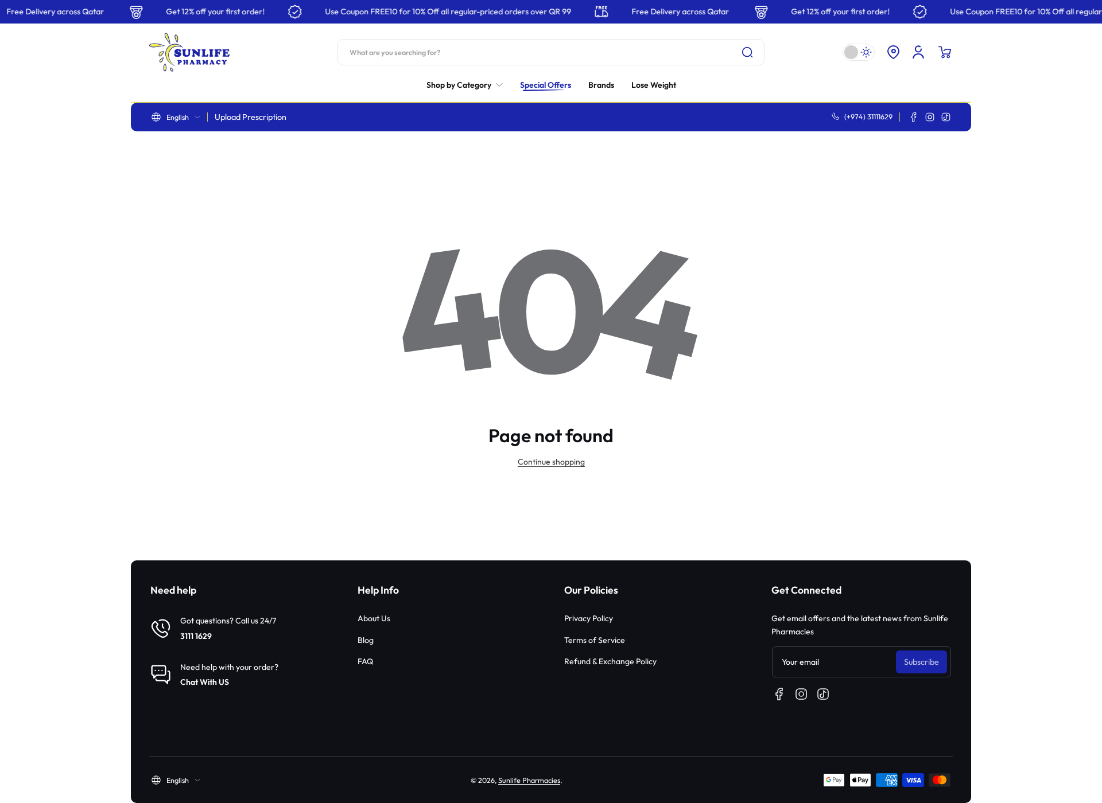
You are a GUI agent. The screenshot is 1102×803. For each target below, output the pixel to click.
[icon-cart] (945, 52)
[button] (893, 52)
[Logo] (189, 52)
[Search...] (747, 52)
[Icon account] (918, 52)
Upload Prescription (250, 117)
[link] (468, 85)
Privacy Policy (588, 618)
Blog (366, 640)
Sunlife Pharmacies (529, 780)
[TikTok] (946, 117)
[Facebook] (914, 117)
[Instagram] (930, 117)
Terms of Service (594, 640)
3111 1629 (196, 636)
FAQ (365, 661)
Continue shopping (551, 462)
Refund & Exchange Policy (610, 661)
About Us (374, 618)
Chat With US (204, 682)
